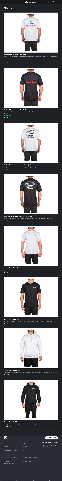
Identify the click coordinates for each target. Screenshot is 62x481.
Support (6, 446)
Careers (25, 454)
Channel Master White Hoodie (12, 370)
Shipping (25, 443)
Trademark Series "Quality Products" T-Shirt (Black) (18, 216)
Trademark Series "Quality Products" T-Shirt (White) (18, 165)
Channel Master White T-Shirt (12, 267)
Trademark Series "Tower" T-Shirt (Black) (15, 110)
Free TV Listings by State (10, 457)
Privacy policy (33, 480)
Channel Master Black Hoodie (12, 422)
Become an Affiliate (27, 461)
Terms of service (41, 480)
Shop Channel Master (9, 443)
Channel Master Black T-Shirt (12, 319)
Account (57, 2)
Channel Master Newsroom (11, 450)
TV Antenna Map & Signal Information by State (10, 462)
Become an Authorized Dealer (30, 457)
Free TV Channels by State (10, 454)
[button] (4, 2)
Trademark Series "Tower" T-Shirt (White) (15, 54)
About (24, 450)
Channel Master (10, 480)
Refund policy (26, 480)
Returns (25, 446)
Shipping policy (49, 480)
